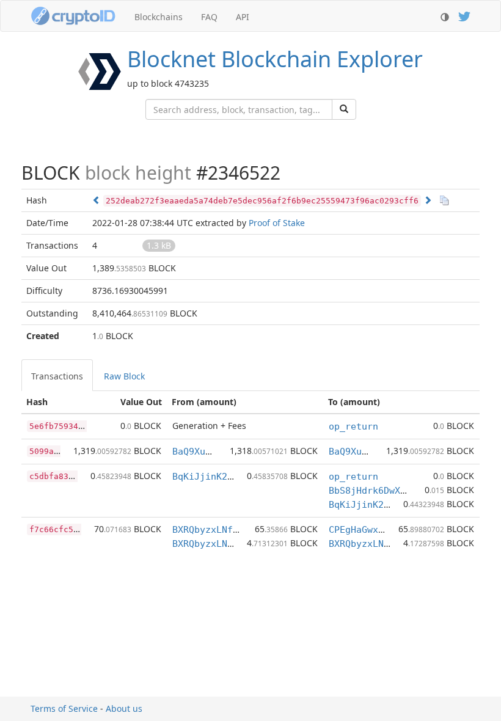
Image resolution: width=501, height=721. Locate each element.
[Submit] (344, 109)
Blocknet (275, 59)
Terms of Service (64, 708)
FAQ (209, 17)
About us (124, 708)
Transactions (57, 376)
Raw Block (124, 376)
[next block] (427, 200)
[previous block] (96, 200)
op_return (353, 426)
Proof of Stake (277, 223)
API (242, 17)
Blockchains (158, 17)
